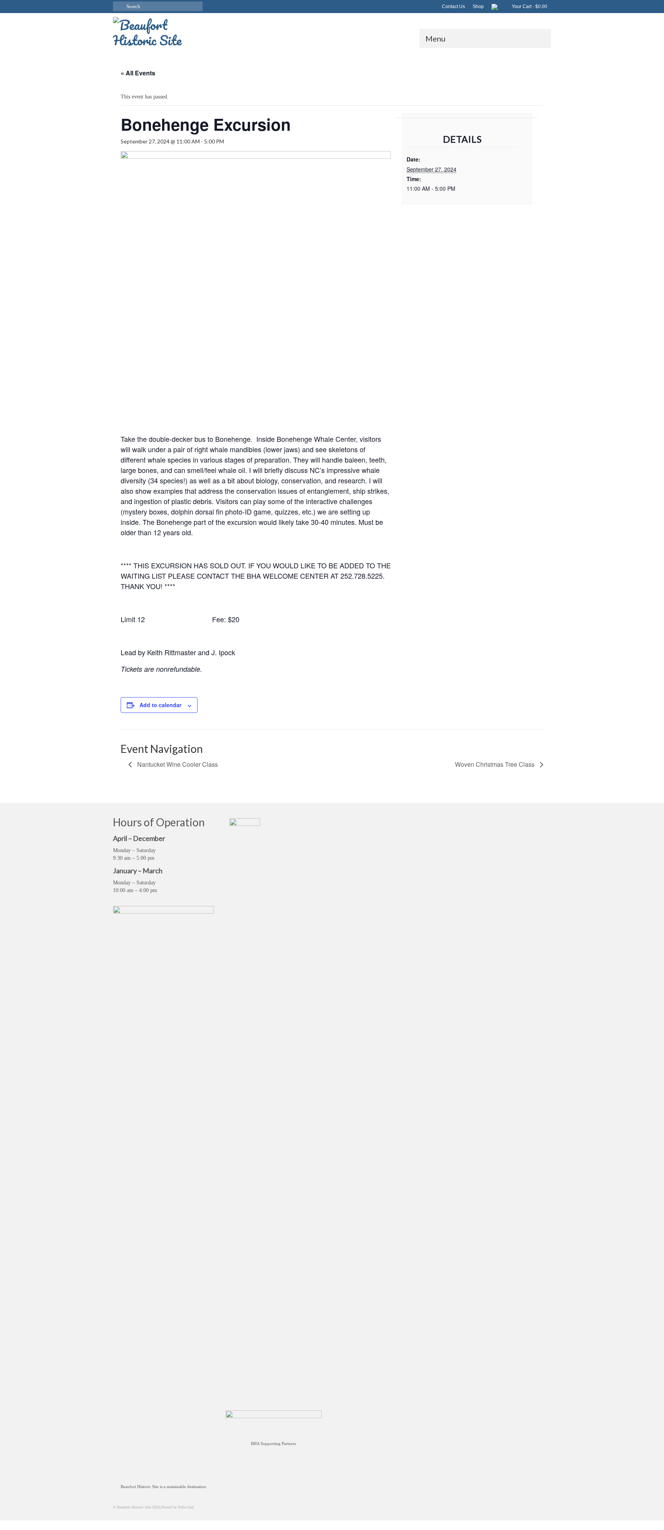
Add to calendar (160, 705)
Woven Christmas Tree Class (495, 764)
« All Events (138, 72)
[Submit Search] (118, 6)
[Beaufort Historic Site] (182, 30)
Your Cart (529, 6)
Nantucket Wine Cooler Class (177, 764)
